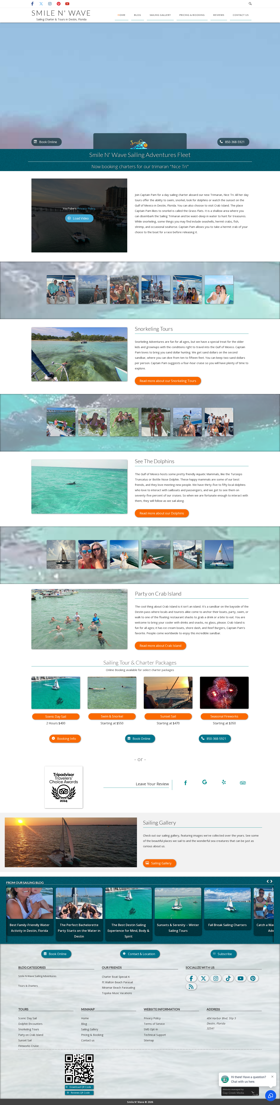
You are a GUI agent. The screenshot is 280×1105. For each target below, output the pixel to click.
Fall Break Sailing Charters (227, 925)
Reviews (218, 15)
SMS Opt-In (151, 1029)
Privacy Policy (86, 208)
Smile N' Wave (61, 13)
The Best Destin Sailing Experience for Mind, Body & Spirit (128, 930)
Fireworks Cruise (28, 1046)
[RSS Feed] (191, 986)
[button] (271, 881)
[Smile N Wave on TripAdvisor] (243, 783)
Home (122, 15)
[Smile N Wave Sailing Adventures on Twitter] (41, 4)
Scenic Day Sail (55, 716)
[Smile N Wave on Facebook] (185, 783)
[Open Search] (250, 4)
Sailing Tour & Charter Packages (140, 662)
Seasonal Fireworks (224, 716)
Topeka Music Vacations (117, 993)
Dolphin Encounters (30, 1024)
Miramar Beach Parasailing (118, 987)
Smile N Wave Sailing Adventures (37, 976)
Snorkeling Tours (28, 1029)
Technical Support (155, 1035)
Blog (137, 15)
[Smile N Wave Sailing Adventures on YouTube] (67, 4)
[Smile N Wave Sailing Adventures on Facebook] (32, 4)
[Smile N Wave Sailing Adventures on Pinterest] (58, 4)
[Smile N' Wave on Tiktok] (228, 978)
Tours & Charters (28, 985)
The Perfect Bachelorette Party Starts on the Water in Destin (79, 930)
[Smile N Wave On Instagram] (215, 978)
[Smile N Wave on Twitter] (203, 978)
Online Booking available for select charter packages (140, 670)
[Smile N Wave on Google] (204, 783)
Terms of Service (154, 1024)
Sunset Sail (168, 716)
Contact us (241, 15)
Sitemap (149, 1040)
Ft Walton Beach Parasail (117, 982)
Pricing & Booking (192, 15)
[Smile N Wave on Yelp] (223, 783)
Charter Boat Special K (116, 976)
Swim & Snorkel (112, 716)
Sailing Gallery (160, 15)
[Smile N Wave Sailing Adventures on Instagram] (50, 4)
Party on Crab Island (30, 1035)
